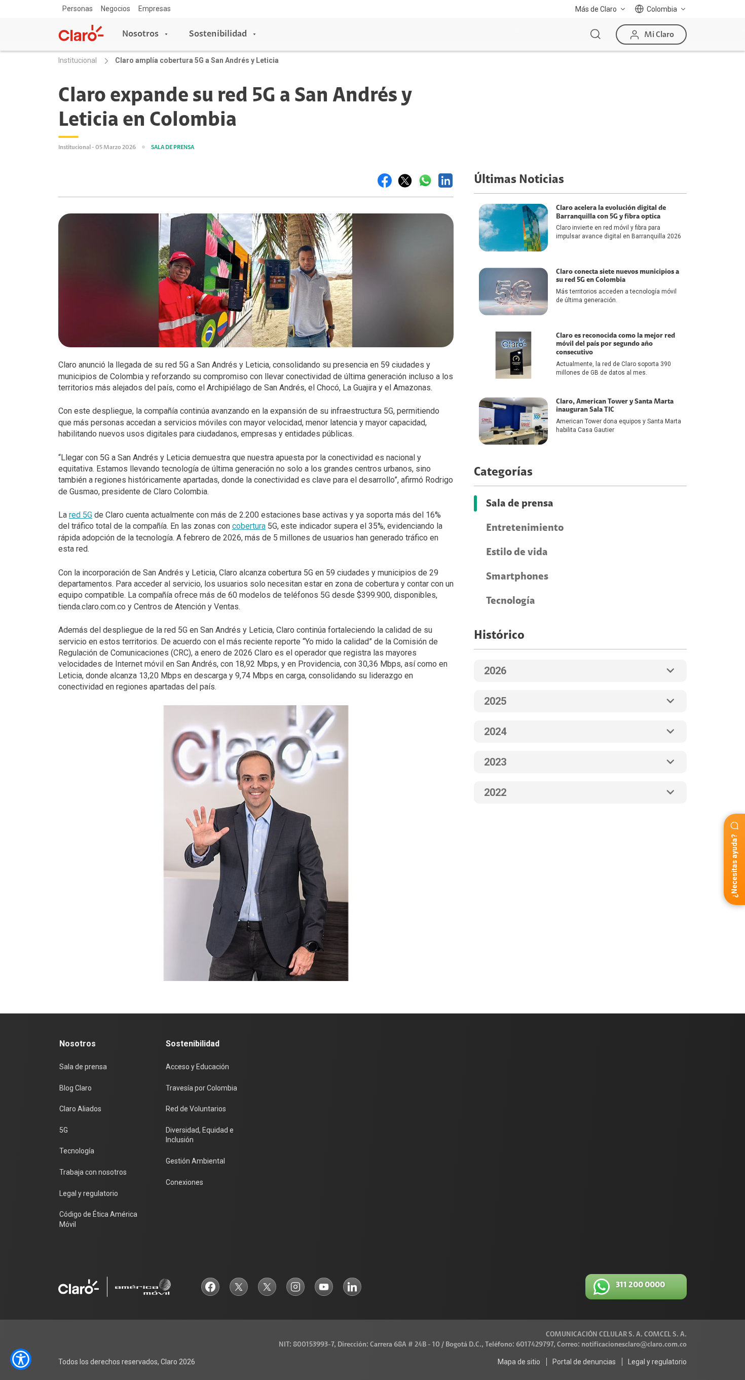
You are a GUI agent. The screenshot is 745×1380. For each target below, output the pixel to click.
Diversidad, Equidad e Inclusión (200, 1135)
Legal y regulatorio (88, 1193)
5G (63, 1130)
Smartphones (517, 576)
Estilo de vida (517, 552)
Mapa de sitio (519, 1362)
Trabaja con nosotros (93, 1172)
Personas (77, 9)
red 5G (80, 515)
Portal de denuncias (584, 1362)
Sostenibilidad (218, 34)
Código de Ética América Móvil (98, 1219)
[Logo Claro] (81, 33)
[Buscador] (595, 34)
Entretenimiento (525, 528)
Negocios (115, 9)
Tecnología (510, 601)
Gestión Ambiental (195, 1161)
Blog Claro (75, 1088)
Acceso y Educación (197, 1067)
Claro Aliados (80, 1109)
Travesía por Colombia (201, 1088)
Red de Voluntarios (196, 1109)
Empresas (154, 9)
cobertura (249, 526)
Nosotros (140, 34)
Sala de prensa (519, 503)
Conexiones (184, 1182)
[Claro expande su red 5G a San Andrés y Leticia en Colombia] (385, 180)
